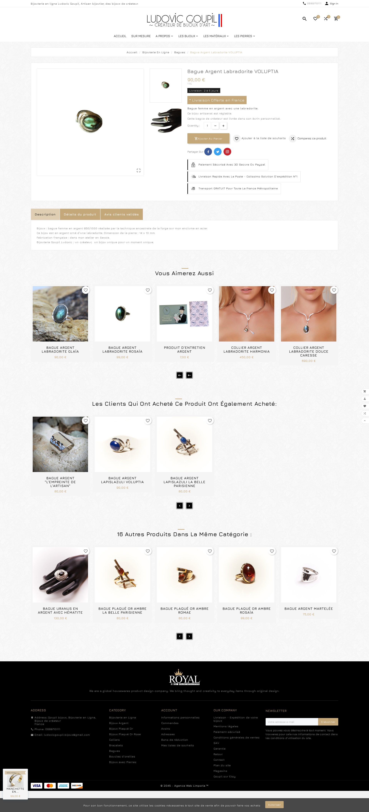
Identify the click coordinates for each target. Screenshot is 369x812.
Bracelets (116, 745)
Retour (218, 754)
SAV (216, 743)
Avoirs (165, 728)
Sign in (334, 3)
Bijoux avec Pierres (122, 762)
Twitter (218, 151)
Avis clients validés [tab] (121, 214)
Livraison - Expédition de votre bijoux (236, 719)
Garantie (220, 748)
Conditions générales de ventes (237, 737)
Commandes (170, 723)
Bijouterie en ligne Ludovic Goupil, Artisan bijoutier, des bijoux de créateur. (85, 3)
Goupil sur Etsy (225, 776)
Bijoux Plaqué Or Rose (125, 734)
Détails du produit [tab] (80, 214)
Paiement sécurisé (227, 731)
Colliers (114, 739)
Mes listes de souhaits (177, 745)
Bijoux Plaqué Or (121, 728)
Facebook (208, 151)
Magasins (220, 770)
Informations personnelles (180, 717)
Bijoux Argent (119, 723)
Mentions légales (226, 726)
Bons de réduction (174, 739)
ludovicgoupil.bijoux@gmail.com (67, 734)
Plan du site (222, 765)
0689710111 (314, 3)
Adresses (168, 734)
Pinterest (227, 151)
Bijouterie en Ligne (122, 717)
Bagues (114, 750)
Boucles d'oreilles (122, 756)
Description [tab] (45, 214)
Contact (219, 759)
